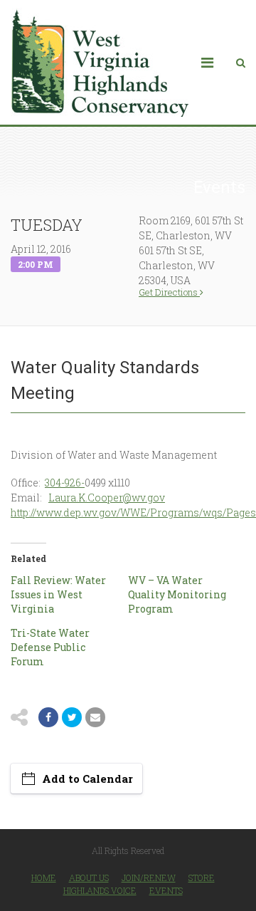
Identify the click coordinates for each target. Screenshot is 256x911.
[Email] (95, 717)
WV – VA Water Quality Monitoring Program (177, 594)
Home (43, 877)
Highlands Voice (100, 890)
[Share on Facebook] (48, 717)
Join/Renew (149, 877)
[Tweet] (72, 717)
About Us (89, 877)
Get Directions (169, 292)
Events (166, 890)
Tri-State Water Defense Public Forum (50, 647)
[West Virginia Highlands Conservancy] (99, 62)
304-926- (65, 482)
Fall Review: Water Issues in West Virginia (58, 594)
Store (201, 877)
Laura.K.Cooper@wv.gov (106, 497)
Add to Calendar (87, 778)
